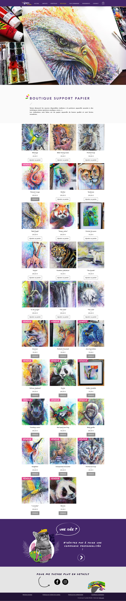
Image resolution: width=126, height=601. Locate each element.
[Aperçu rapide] (35, 137)
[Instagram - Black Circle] (65, 582)
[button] (103, 3)
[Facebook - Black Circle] (57, 582)
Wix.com (101, 598)
